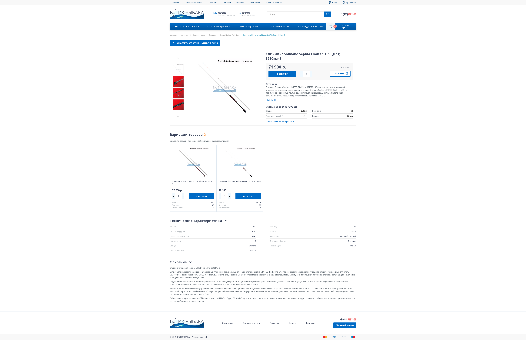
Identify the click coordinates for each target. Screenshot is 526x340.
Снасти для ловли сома (310, 26)
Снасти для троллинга (219, 26)
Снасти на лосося (280, 26)
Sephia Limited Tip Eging (229, 35)
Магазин (173, 35)
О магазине (175, 2)
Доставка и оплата (195, 2)
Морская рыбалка (249, 26)
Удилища (184, 35)
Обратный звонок (345, 325)
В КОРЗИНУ (282, 74)
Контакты (240, 2)
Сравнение (351, 2)
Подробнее (271, 99)
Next (178, 58)
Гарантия (213, 2)
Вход (334, 2)
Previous (178, 116)
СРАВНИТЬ (339, 73)
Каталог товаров (189, 26)
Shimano (212, 35)
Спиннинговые (199, 35)
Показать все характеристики (280, 121)
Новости (227, 2)
